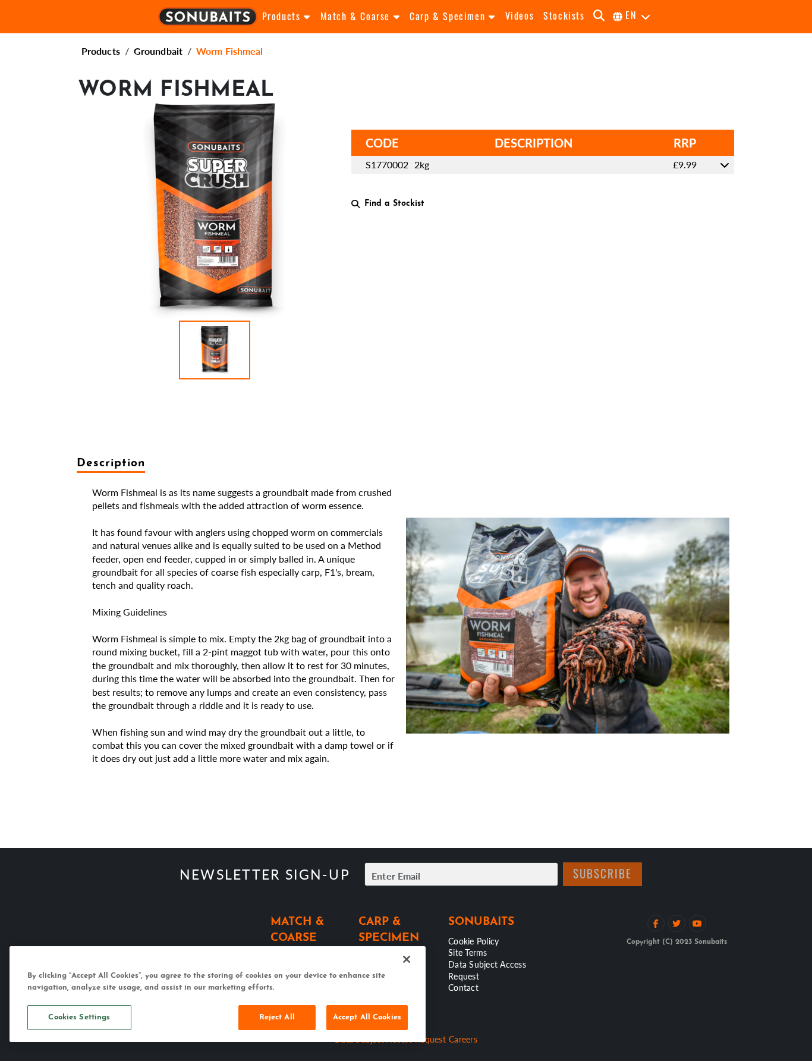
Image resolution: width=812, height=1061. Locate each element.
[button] (214, 350)
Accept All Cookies (367, 1017)
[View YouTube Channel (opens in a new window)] (697, 923)
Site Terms (467, 952)
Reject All (277, 1017)
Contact (463, 987)
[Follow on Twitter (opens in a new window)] (676, 923)
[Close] (407, 959)
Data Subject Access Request (487, 970)
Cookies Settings (79, 1017)
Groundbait (158, 51)
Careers (463, 1039)
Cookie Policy (473, 941)
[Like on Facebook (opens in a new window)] (656, 923)
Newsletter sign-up (265, 874)
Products (100, 51)
